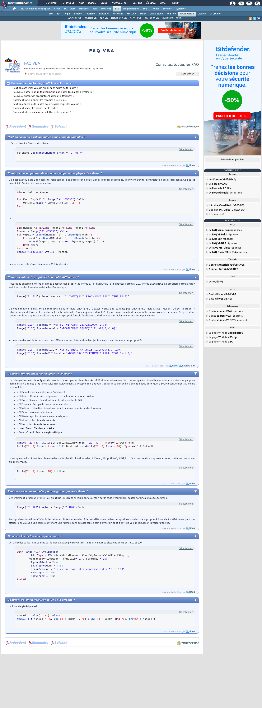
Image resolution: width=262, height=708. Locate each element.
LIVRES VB (167, 18)
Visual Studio (156, 13)
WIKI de (230, 333)
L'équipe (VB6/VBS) (226, 205)
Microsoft (84, 8)
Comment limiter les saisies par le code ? (35, 108)
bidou (192, 165)
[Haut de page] (192, 136)
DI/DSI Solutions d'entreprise (35, 8)
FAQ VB (104, 18)
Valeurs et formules (60, 83)
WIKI (179, 18)
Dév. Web (106, 8)
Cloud (57, 8)
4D (58, 13)
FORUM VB (91, 18)
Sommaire (17, 83)
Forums (51, 3)
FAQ (81, 3)
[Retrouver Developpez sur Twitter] (254, 18)
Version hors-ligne (189, 126)
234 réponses (229, 252)
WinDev (171, 13)
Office (156, 8)
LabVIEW (104, 13)
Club (175, 3)
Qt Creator (215, 13)
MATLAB (131, 13)
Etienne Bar (188, 365)
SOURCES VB (152, 18)
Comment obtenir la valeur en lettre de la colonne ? (42, 112)
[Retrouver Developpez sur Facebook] (258, 18)
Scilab (143, 13)
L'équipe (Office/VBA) (227, 210)
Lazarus (202, 13)
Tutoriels (68, 3)
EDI (117, 8)
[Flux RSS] (250, 18)
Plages (41, 83)
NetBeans (118, 13)
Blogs (92, 3)
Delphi (66, 13)
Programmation (131, 8)
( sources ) (230, 311)
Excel (30, 83)
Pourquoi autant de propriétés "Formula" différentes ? (43, 96)
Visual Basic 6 (187, 13)
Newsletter (119, 3)
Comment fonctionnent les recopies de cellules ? (40, 100)
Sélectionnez (186, 149)
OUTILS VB (136, 18)
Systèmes (180, 8)
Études (151, 3)
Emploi (137, 3)
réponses (227, 230)
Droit (164, 3)
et (227, 265)
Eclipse (78, 13)
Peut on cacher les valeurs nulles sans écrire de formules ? (45, 88)
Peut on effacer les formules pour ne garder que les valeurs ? (47, 104)
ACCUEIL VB (75, 18)
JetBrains (90, 13)
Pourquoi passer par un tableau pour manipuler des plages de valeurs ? (53, 92)
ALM (72, 8)
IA (65, 8)
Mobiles (167, 8)
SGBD (146, 8)
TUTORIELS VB (119, 18)
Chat (103, 3)
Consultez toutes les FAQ (177, 64)
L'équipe (216, 214)
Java (95, 8)
